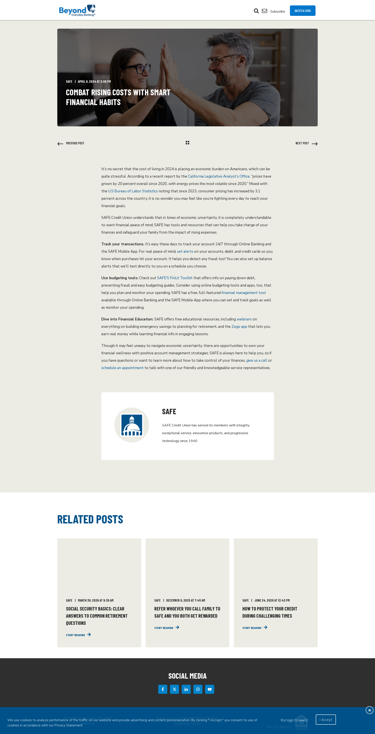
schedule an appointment (122, 367)
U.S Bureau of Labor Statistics (133, 191)
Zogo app (239, 326)
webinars (244, 319)
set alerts (185, 251)
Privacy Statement (68, 725)
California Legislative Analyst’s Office (219, 176)
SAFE (69, 81)
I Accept (325, 719)
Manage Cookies (294, 720)
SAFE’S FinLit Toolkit (174, 277)
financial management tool (244, 292)
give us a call (256, 360)
